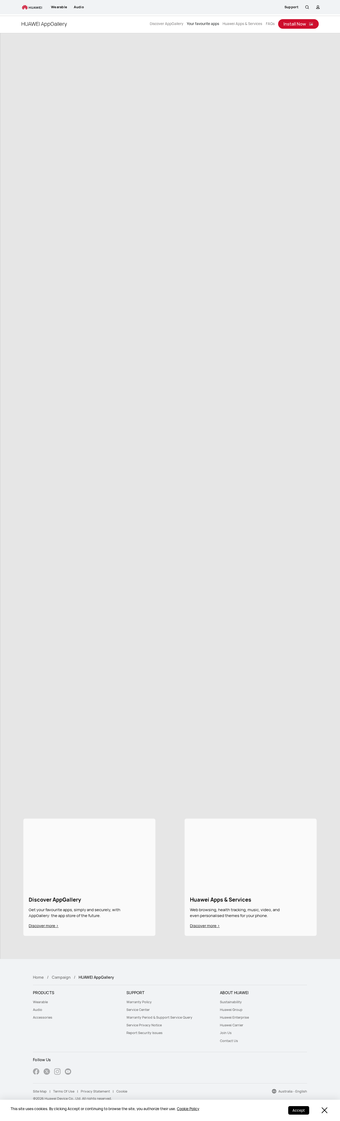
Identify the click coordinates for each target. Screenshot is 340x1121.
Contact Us (229, 1041)
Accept (298, 1110)
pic (89, 854)
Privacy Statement (95, 1091)
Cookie (121, 1091)
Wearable (40, 1002)
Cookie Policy (188, 1108)
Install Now (294, 24)
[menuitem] (76, 1002)
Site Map (40, 1091)
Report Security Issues (144, 1033)
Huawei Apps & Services (242, 24)
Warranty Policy (139, 1002)
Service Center (138, 1009)
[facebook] (36, 1072)
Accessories (42, 1017)
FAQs (270, 24)
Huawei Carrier (231, 1025)
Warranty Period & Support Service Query (159, 1017)
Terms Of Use (63, 1091)
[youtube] (68, 1072)
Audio (37, 1009)
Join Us (226, 1033)
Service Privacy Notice (144, 1025)
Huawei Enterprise (234, 1017)
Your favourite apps (203, 24)
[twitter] (47, 1072)
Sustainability (231, 1002)
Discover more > (43, 925)
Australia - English (292, 1091)
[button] (307, 7)
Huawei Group (231, 1009)
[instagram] (57, 1072)
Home (38, 977)
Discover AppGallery (166, 24)
